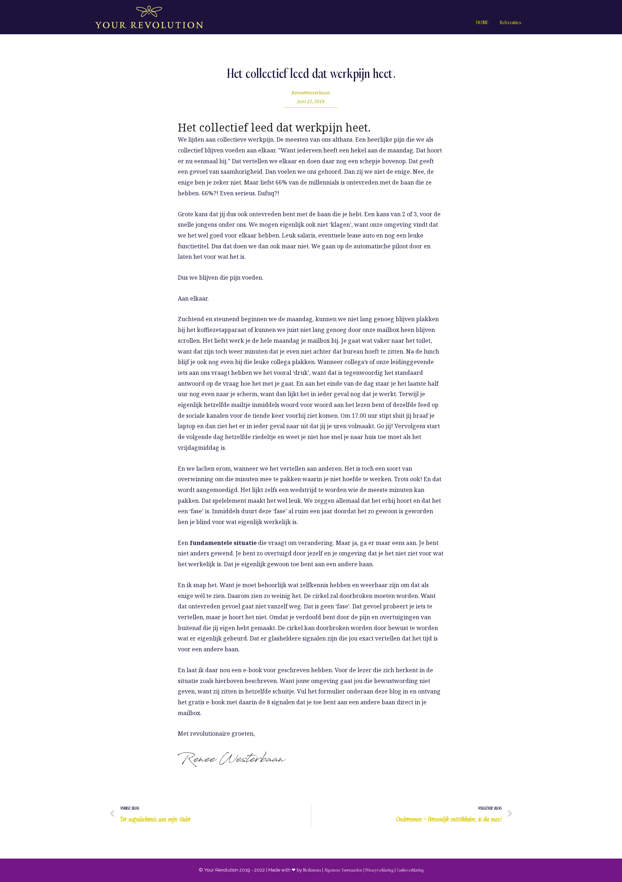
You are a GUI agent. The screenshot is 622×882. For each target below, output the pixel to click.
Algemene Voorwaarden (343, 870)
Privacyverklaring (379, 870)
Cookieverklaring (410, 870)
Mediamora (312, 870)
